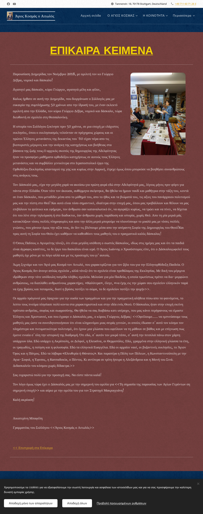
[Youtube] (14, 4)
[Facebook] (8, 4)
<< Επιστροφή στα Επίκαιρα (33, 448)
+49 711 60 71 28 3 (185, 4)
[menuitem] (92, 16)
